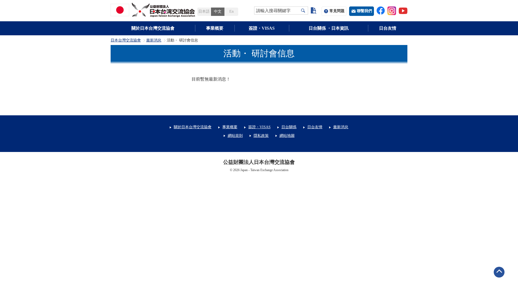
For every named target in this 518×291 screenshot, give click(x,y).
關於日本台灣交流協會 (153, 28)
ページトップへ (499, 272)
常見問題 (337, 11)
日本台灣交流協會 (126, 40)
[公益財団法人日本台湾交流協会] (154, 10)
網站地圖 (287, 136)
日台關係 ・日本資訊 (329, 28)
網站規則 (235, 136)
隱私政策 (261, 136)
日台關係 (289, 127)
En (231, 11)
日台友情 (387, 28)
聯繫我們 (364, 11)
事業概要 (214, 28)
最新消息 (153, 40)
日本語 (204, 11)
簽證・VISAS (262, 28)
